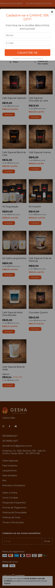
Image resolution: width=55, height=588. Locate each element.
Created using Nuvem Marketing (27, 58)
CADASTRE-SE (27, 52)
